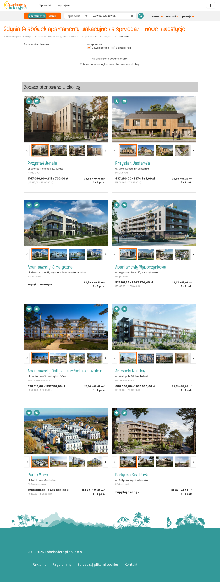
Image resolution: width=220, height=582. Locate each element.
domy (52, 16)
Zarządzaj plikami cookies (98, 564)
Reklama (39, 564)
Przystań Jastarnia (132, 163)
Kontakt (131, 564)
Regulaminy (62, 564)
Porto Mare (38, 475)
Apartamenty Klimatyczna (50, 267)
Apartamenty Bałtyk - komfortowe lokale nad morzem (66, 371)
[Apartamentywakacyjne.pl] (18, 5)
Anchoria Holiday (130, 371)
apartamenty (37, 16)
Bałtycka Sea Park (131, 475)
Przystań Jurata (42, 163)
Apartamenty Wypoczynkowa (140, 267)
